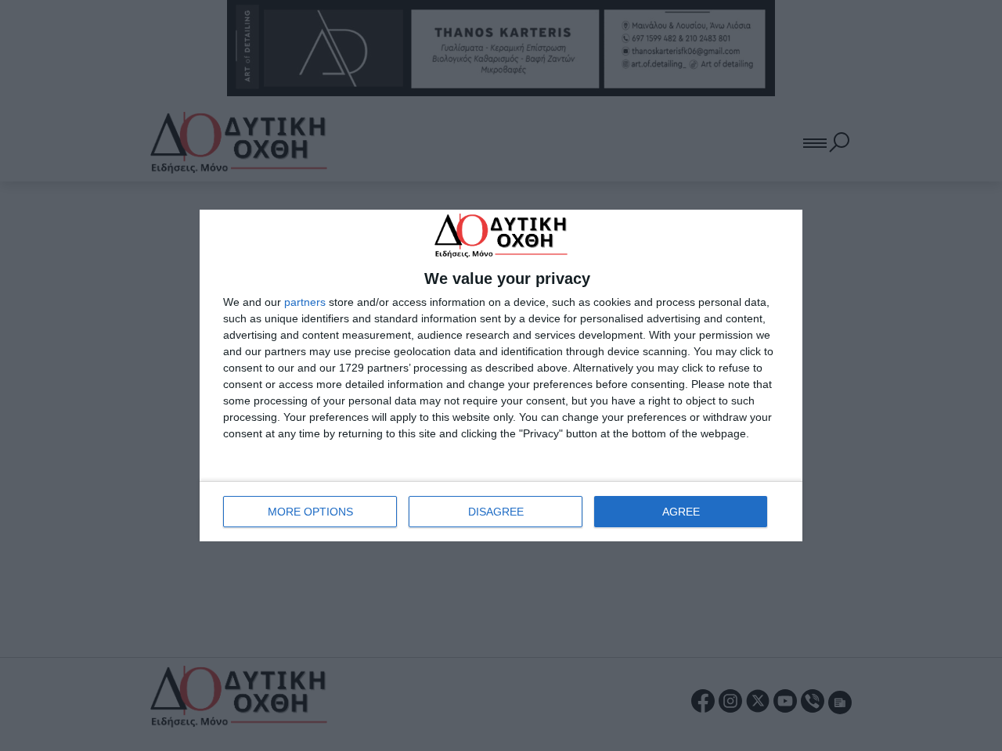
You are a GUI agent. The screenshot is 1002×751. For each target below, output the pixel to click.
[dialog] (501, 375)
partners (305, 301)
